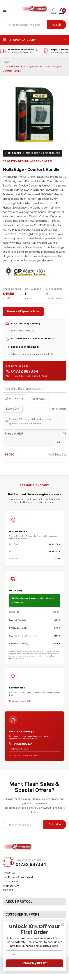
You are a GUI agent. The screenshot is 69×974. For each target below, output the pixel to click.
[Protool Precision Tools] (34, 11)
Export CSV (13, 408)
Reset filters (38, 398)
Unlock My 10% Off (35, 963)
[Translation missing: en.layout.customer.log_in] (53, 11)
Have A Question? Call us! (30, 860)
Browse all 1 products (21, 311)
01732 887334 (24, 371)
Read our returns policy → (22, 701)
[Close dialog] (62, 924)
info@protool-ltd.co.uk (19, 749)
